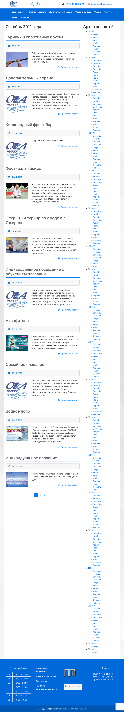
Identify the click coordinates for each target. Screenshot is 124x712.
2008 (92, 649)
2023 (92, 133)
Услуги (107, 12)
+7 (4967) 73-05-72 (74, 4)
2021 (92, 208)
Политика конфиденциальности (46, 687)
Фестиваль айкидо (23, 168)
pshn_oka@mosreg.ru (101, 4)
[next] (48, 495)
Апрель (96, 46)
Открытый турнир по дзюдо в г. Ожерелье (36, 220)
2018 (92, 307)
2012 (92, 530)
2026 (92, 31)
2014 (92, 455)
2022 (92, 170)
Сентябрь (97, 69)
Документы (41, 681)
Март (95, 49)
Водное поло (18, 411)
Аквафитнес (17, 320)
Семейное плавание (25, 364)
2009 (92, 643)
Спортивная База (83, 12)
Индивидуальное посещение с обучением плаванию (35, 271)
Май (95, 43)
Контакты (24, 17)
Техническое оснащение (42, 670)
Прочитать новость (70, 67)
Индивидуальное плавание (31, 458)
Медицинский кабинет (47, 676)
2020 (92, 246)
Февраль (97, 52)
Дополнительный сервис (60, 12)
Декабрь (97, 60)
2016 (92, 379)
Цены (14, 17)
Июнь (95, 40)
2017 (92, 342)
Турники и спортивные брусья (34, 37)
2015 (92, 417)
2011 (92, 568)
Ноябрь (96, 63)
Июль (95, 37)
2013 (92, 492)
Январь (96, 54)
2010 (92, 606)
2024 (92, 95)
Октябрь (97, 66)
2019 (92, 269)
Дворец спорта (19, 12)
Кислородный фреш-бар (29, 124)
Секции (97, 12)
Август (96, 34)
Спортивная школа (37, 12)
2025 (92, 57)
